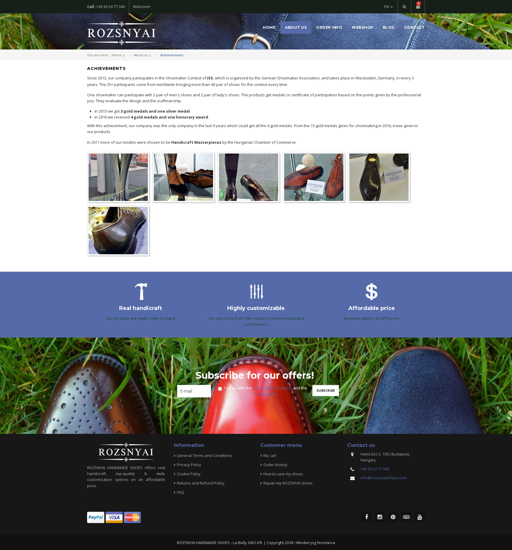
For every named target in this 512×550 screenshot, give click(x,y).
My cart (269, 455)
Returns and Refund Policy (201, 483)
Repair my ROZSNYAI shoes (288, 483)
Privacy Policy (189, 464)
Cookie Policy (189, 474)
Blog (389, 27)
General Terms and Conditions (204, 455)
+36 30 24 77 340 (375, 468)
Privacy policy (266, 393)
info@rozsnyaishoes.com (384, 477)
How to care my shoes (283, 474)
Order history (275, 464)
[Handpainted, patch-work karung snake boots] (313, 177)
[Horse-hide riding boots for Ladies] (248, 177)
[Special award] (118, 177)
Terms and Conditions (272, 388)
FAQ (180, 492)
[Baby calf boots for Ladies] (183, 177)
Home (269, 27)
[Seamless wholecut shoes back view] (118, 230)
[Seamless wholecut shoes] (379, 177)
